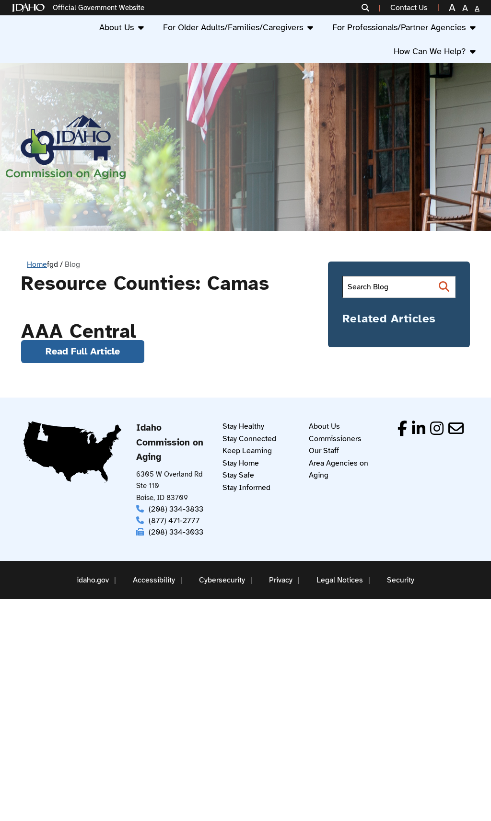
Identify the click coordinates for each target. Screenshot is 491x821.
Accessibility (154, 580)
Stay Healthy (243, 426)
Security (400, 580)
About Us (116, 27)
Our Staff (324, 451)
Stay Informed (246, 487)
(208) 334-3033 (176, 532)
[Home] (30, 7)
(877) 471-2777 (174, 520)
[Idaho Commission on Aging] (66, 147)
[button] (371, 7)
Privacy (280, 580)
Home (37, 264)
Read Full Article (83, 351)
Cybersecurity (222, 580)
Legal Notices (339, 580)
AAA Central (79, 331)
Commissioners (335, 439)
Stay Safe (238, 475)
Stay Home (240, 463)
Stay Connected (249, 439)
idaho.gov (93, 580)
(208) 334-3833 (176, 509)
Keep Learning (247, 451)
